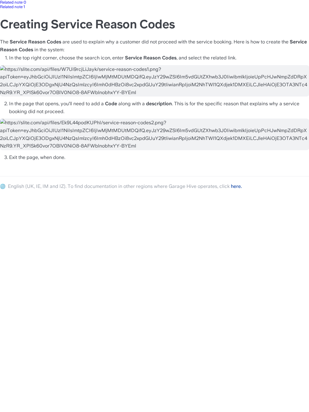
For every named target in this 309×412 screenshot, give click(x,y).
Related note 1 (12, 7)
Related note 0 (13, 2)
